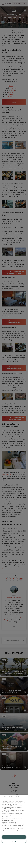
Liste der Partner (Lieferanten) (8, 832)
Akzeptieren (14, 837)
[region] (14, 819)
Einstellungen (14, 841)
